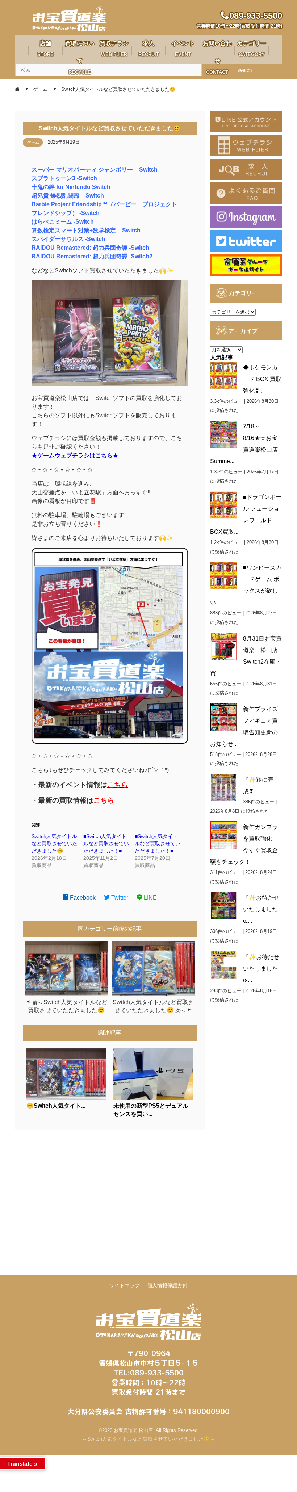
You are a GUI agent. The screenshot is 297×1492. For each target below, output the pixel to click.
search (245, 70)
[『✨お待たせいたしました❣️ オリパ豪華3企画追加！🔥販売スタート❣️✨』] (223, 905)
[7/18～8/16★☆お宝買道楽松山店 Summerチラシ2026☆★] (223, 434)
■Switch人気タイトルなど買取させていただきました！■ (106, 843)
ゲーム (33, 142)
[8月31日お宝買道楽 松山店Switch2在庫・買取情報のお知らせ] (223, 646)
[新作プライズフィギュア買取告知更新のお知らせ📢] (223, 717)
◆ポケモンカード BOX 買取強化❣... (262, 379)
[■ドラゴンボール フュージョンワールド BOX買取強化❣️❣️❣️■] (223, 505)
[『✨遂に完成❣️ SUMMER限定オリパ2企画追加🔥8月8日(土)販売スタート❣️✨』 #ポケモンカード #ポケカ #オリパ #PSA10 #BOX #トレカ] (223, 787)
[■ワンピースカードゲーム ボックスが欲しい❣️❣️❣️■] (223, 575)
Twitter (119, 898)
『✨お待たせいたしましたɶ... (261, 909)
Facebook (82, 898)
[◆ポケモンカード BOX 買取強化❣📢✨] (223, 375)
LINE (149, 898)
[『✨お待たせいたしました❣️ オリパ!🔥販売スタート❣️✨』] (223, 965)
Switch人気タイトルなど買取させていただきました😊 (54, 843)
